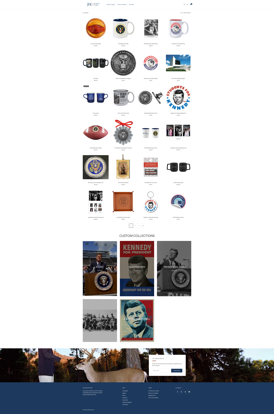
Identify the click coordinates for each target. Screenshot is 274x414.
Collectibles (125, 390)
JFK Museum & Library (153, 390)
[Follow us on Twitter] (181, 392)
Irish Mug (95, 78)
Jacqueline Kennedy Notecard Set (95, 217)
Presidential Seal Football (96, 148)
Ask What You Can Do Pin (151, 182)
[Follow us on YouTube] (189, 392)
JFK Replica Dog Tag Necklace (151, 43)
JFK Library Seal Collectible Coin (95, 182)
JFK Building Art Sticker (178, 217)
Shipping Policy (152, 395)
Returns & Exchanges (153, 393)
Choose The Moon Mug (123, 113)
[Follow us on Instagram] (185, 392)
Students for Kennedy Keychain (150, 217)
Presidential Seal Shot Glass (150, 148)
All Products (125, 404)
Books (124, 395)
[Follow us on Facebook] (177, 392)
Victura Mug (96, 113)
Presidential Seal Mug (123, 43)
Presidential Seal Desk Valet (123, 217)
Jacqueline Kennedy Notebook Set (178, 148)
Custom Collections (122, 4)
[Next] (143, 226)
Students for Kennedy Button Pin (178, 113)
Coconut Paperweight (96, 43)
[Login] (187, 4)
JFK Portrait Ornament (123, 182)
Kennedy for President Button (151, 78)
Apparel (124, 393)
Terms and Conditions (153, 397)
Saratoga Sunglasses (127, 402)
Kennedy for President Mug (178, 43)
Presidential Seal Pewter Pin (150, 113)
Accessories (125, 400)
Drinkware (124, 397)
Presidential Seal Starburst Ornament (123, 148)
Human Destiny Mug (178, 182)
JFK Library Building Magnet (178, 78)
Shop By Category (111, 4)
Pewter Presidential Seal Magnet (123, 78)
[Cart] (190, 4)
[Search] (184, 4)
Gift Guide (131, 4)
